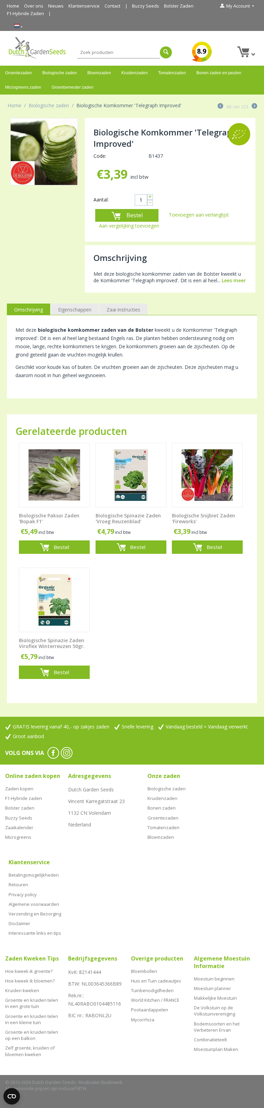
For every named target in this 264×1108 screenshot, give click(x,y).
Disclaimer (19, 923)
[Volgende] (254, 106)
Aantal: (101, 199)
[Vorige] (220, 106)
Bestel (134, 215)
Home (13, 6)
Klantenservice (84, 6)
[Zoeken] (166, 52)
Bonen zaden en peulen (218, 72)
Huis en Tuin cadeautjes (156, 981)
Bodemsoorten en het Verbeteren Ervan (217, 1027)
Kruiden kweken (22, 990)
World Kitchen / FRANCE (155, 1000)
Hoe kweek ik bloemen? (30, 981)
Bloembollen (144, 971)
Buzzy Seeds (145, 6)
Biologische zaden (59, 72)
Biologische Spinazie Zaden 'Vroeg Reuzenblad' (128, 519)
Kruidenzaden (134, 72)
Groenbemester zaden (73, 87)
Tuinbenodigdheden (152, 990)
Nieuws (56, 6)
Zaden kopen (19, 789)
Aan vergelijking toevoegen (129, 225)
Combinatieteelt (210, 1039)
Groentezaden (18, 72)
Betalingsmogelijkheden (34, 875)
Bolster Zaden (179, 6)
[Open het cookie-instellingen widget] (11, 1096)
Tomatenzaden (172, 72)
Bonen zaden (161, 808)
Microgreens (18, 837)
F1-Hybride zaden (23, 798)
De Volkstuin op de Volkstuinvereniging (214, 1011)
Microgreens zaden (23, 87)
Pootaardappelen (149, 1010)
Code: (100, 156)
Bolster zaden (19, 808)
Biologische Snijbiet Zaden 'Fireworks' (203, 519)
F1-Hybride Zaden (25, 13)
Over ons (33, 6)
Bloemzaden (99, 72)
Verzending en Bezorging (35, 914)
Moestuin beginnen (214, 979)
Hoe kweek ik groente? (29, 971)
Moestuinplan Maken (216, 1049)
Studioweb (111, 1082)
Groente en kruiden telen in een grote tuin (31, 1003)
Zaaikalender (19, 827)
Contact (112, 6)
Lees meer (234, 280)
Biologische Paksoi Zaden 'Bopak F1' (49, 519)
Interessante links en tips (35, 933)
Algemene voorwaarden (34, 904)
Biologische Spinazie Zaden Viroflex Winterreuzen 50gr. (52, 643)
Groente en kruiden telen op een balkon (31, 1035)
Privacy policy (23, 894)
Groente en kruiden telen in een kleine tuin (31, 1019)
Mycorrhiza (142, 1020)
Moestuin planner (212, 988)
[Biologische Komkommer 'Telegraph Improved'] (44, 151)
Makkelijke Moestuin (215, 998)
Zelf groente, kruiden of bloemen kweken (30, 1051)
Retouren (18, 884)
